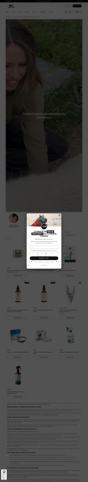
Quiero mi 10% (44, 258)
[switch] (4, 478)
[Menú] (6, 470)
